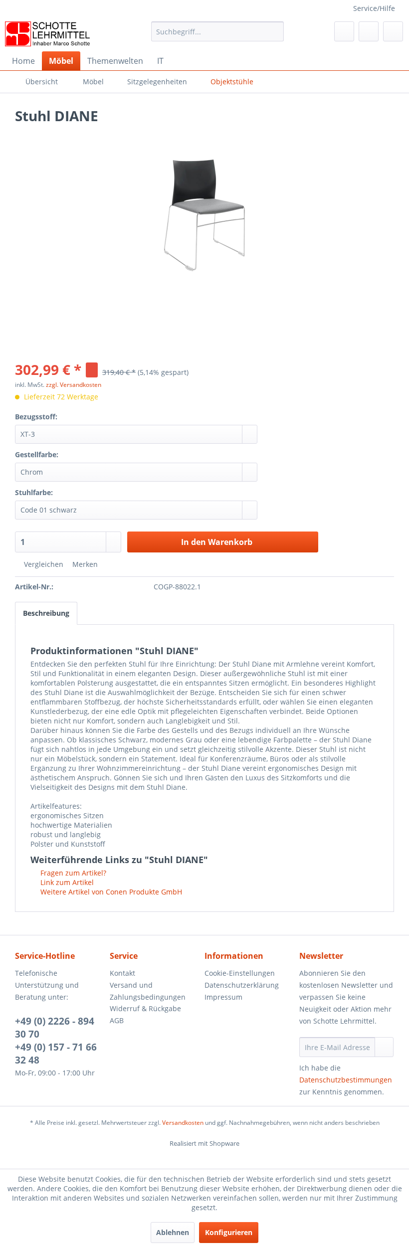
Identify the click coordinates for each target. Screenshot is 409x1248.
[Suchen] (274, 31)
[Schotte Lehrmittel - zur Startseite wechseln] (47, 33)
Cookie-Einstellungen (239, 973)
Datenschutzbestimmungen (345, 1079)
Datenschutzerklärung (241, 985)
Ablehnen (172, 1232)
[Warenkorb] (393, 31)
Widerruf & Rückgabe (145, 1008)
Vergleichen (42, 564)
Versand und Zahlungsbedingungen (148, 991)
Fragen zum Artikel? (72, 873)
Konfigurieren (228, 1232)
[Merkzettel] (344, 31)
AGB (117, 1020)
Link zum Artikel (66, 882)
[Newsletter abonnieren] (384, 1047)
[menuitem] (217, 36)
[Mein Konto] (369, 31)
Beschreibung (46, 613)
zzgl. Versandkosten (73, 384)
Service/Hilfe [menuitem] (374, 8)
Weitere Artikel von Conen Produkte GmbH (110, 891)
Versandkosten (183, 1122)
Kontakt (122, 973)
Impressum (223, 997)
